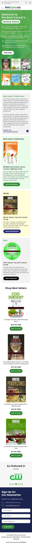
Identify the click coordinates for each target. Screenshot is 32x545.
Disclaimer (17, 537)
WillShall (23, 542)
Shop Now (8, 53)
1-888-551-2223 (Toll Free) (12, 502)
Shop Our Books (11, 184)
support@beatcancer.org (12, 505)
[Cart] (30, 2)
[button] (26, 2)
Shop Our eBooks (12, 231)
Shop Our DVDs (11, 278)
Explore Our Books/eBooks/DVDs (10, 131)
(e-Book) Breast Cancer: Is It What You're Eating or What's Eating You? (16, 363)
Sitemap (16, 539)
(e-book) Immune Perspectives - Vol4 (16, 447)
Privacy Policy (25, 537)
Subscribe (8, 527)
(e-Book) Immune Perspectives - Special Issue (16, 405)
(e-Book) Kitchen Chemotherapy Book (16, 320)
